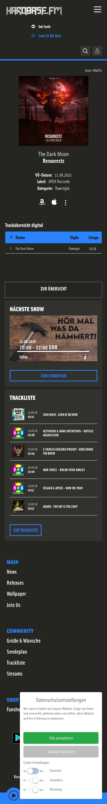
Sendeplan (17, 651)
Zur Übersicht (54, 288)
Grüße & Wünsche (24, 640)
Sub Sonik (44, 26)
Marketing (56, 789)
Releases (15, 582)
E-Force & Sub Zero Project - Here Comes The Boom (68, 451)
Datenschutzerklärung (69, 726)
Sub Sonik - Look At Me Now (60, 414)
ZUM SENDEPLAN (53, 375)
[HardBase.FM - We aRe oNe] (34, 17)
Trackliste (16, 662)
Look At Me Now (49, 35)
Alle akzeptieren (61, 737)
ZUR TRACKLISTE (25, 530)
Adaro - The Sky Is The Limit (60, 506)
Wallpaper (16, 593)
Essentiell (55, 770)
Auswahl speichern (61, 751)
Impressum (45, 726)
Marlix (97, 69)
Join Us (13, 604)
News (12, 571)
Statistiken (56, 780)
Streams (14, 673)
